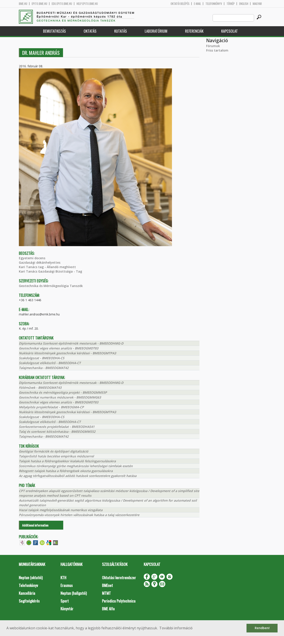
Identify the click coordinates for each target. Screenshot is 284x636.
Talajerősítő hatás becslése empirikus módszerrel (56, 456)
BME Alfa (108, 608)
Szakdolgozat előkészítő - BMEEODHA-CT (50, 363)
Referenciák (194, 31)
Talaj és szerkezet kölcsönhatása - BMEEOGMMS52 (57, 431)
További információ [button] (176, 628)
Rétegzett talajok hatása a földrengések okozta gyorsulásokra (66, 471)
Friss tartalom (217, 50)
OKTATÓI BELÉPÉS (180, 3)
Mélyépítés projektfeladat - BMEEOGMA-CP (51, 407)
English (243, 3)
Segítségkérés (29, 601)
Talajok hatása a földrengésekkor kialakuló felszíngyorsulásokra (67, 461)
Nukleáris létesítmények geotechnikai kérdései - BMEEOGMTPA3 (67, 353)
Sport (65, 601)
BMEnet (107, 585)
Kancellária (27, 593)
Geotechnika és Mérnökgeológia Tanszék (51, 286)
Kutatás (120, 31)
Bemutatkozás (54, 31)
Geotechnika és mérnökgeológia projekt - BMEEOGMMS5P (63, 392)
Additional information (35, 525)
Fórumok (213, 46)
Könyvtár (67, 608)
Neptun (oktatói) (31, 577)
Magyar (257, 3)
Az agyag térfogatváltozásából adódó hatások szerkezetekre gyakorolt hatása (77, 476)
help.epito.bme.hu (87, 3)
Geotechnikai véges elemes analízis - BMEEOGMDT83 (58, 348)
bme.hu (23, 3)
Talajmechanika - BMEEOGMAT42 (44, 368)
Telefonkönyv (213, 3)
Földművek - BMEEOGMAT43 (40, 387)
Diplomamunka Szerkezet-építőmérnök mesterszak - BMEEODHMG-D (71, 343)
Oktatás (90, 31)
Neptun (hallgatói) (74, 593)
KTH (63, 577)
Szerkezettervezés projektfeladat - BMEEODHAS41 (57, 427)
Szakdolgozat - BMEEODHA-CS (41, 358)
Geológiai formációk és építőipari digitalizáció (53, 451)
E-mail (197, 3)
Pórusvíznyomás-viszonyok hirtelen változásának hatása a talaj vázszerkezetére (79, 515)
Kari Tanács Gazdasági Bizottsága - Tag (50, 271)
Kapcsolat (229, 31)
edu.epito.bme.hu (62, 3)
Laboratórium (156, 31)
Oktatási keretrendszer (119, 577)
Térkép (231, 3)
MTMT (106, 593)
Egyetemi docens (32, 258)
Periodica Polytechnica (119, 601)
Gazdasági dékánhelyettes (39, 262)
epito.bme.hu (39, 3)
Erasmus (67, 585)
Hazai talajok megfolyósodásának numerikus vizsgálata (61, 510)
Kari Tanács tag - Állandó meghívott (47, 267)
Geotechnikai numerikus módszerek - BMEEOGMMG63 (60, 397)
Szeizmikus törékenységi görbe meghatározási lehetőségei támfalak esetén (76, 466)
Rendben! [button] (262, 628)
